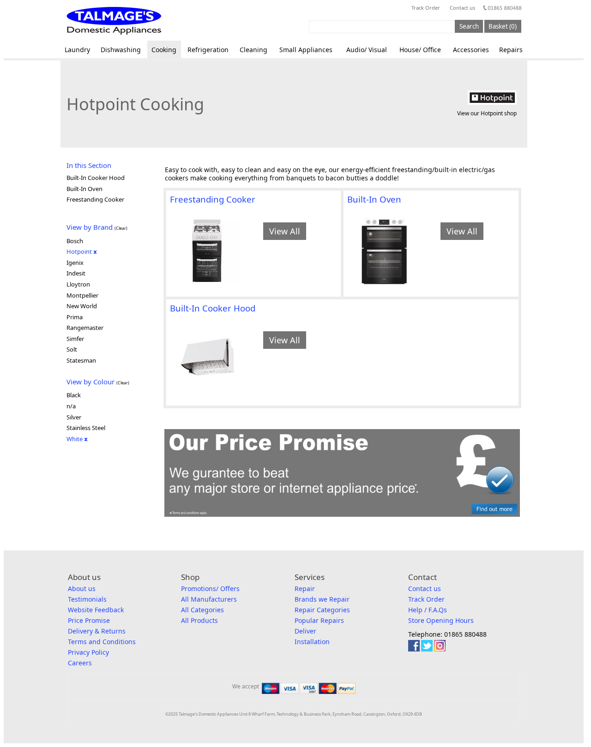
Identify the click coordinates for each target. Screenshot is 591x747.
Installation (312, 641)
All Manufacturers (209, 599)
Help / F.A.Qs (427, 609)
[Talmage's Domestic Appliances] (113, 21)
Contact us (462, 7)
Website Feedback (96, 609)
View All (284, 231)
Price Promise (89, 620)
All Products (199, 620)
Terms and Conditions (102, 641)
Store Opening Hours (441, 620)
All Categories (202, 609)
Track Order (425, 7)
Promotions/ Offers (210, 588)
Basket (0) (502, 26)
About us (82, 588)
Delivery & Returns (97, 631)
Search (469, 26)
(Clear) (121, 228)
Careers (80, 662)
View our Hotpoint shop (487, 113)
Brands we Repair (322, 599)
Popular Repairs (319, 620)
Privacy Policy (88, 652)
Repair (305, 588)
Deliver (305, 631)
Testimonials (87, 599)
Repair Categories (322, 609)
